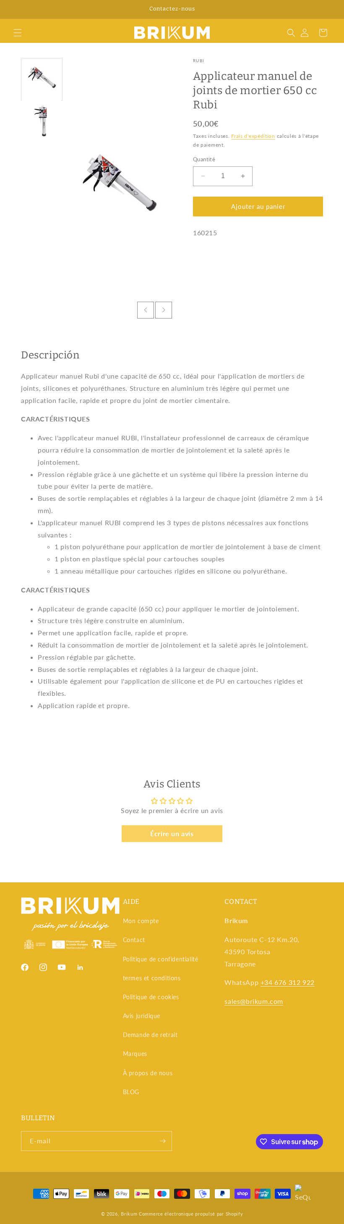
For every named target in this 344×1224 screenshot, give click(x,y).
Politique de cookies (151, 996)
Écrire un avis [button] (171, 833)
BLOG (131, 1091)
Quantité (204, 159)
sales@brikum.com (253, 1001)
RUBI (198, 60)
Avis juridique (141, 1015)
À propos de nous (148, 1073)
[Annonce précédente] (16, 9)
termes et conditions (152, 978)
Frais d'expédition (253, 136)
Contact (134, 939)
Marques (135, 1053)
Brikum (129, 1213)
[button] (17, 33)
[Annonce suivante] (327, 9)
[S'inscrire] (162, 1141)
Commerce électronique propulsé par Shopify (191, 1213)
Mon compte (141, 920)
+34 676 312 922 (288, 982)
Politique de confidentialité (160, 959)
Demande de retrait (150, 1034)
